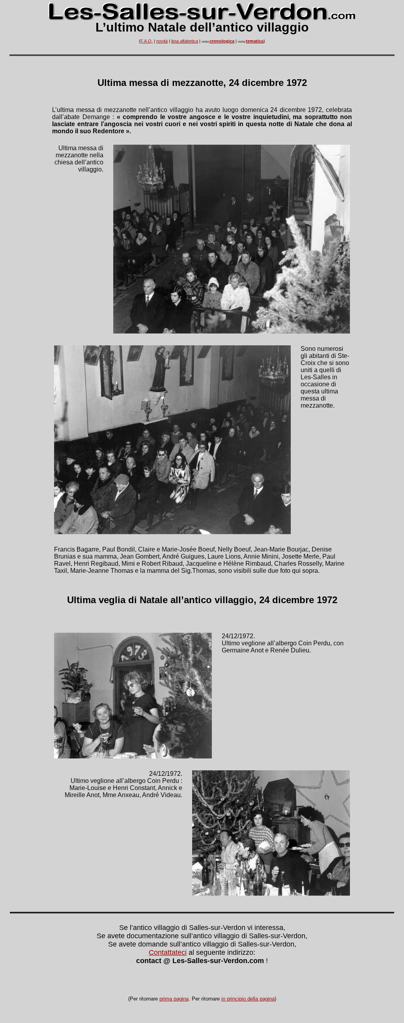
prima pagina (174, 999)
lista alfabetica (184, 41)
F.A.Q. (146, 41)
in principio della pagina (248, 999)
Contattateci (168, 952)
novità (162, 41)
